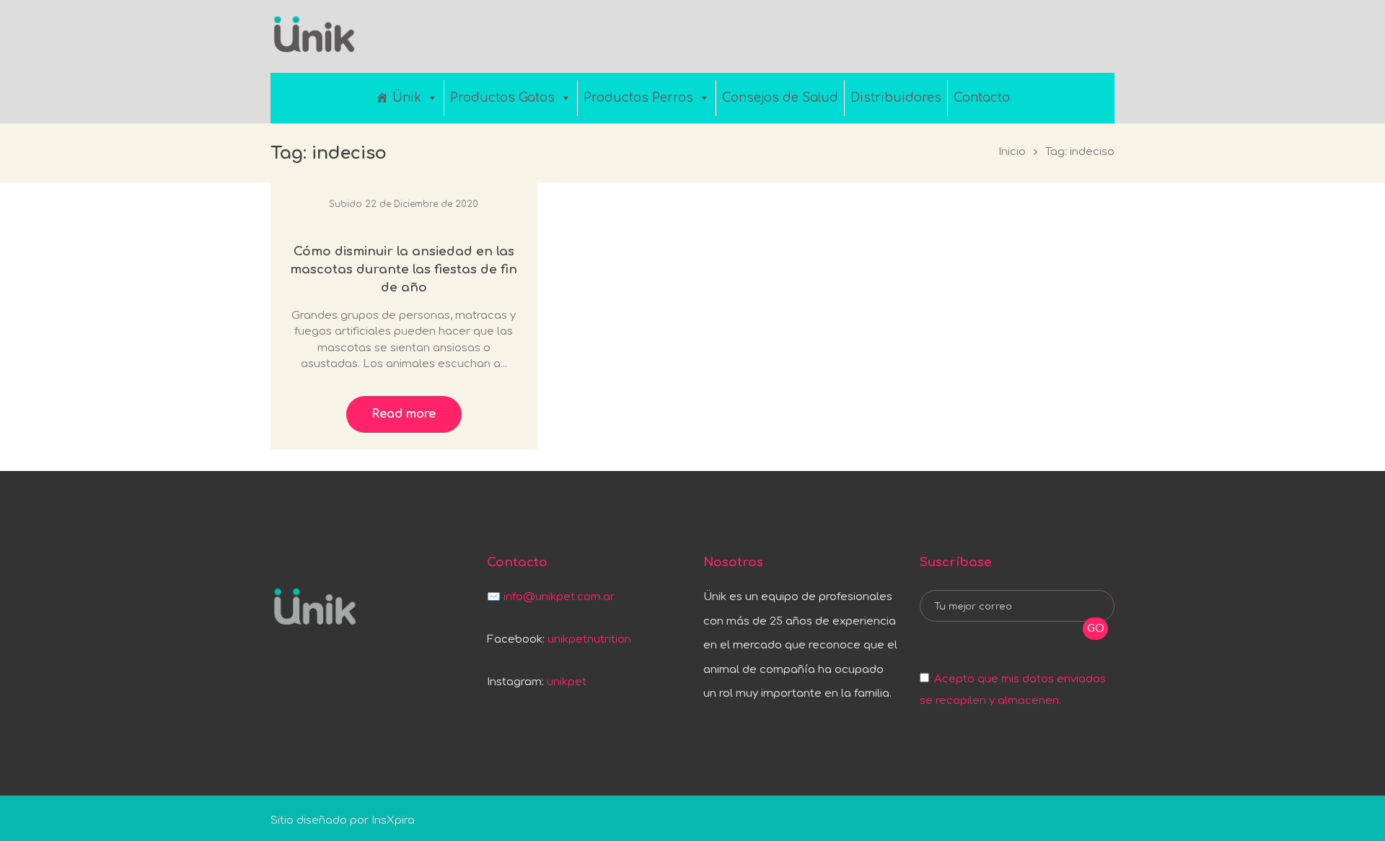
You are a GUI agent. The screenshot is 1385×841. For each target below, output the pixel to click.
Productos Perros (638, 98)
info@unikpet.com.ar (559, 597)
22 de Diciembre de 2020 (421, 204)
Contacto (982, 98)
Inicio (1012, 152)
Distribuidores (895, 98)
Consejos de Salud (780, 98)
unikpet (566, 682)
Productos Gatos (502, 98)
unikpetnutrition (589, 639)
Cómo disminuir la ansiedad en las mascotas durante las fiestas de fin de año (403, 269)
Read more (403, 414)
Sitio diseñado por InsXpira (343, 820)
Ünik (406, 98)
